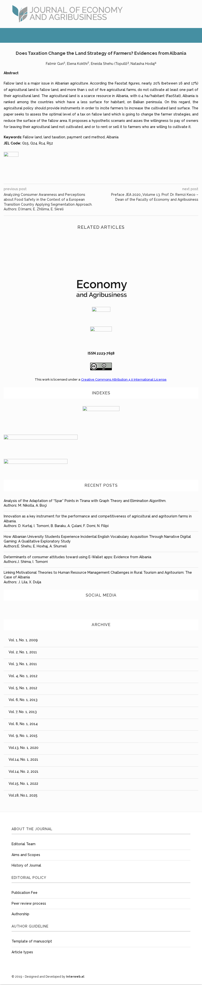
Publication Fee (24, 893)
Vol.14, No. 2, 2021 (23, 771)
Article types (22, 952)
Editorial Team (23, 844)
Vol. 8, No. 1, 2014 (23, 724)
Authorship (20, 914)
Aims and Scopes (26, 855)
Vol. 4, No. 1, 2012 (23, 676)
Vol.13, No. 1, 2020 (23, 748)
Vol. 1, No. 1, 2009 (23, 640)
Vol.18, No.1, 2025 (23, 795)
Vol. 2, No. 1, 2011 (23, 652)
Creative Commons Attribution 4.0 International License (124, 379)
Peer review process (29, 903)
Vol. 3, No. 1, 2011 (23, 664)
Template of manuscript (32, 941)
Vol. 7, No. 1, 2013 (23, 712)
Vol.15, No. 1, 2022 (23, 783)
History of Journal (26, 865)
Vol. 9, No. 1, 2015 (23, 736)
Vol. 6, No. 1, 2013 (23, 700)
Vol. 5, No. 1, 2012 (23, 688)
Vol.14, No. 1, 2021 (23, 759)
